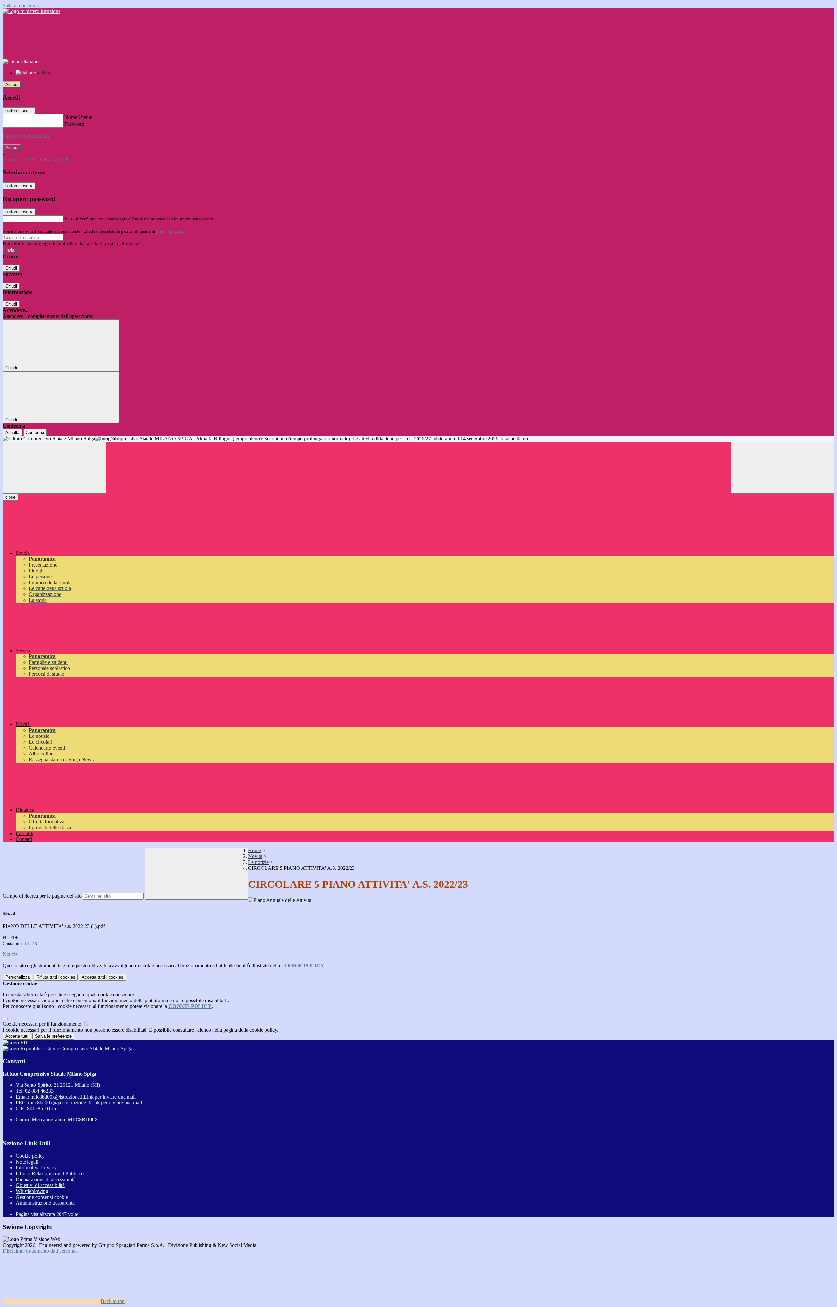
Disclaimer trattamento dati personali (40, 1251)
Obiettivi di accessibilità (40, 1185)
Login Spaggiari (170, 231)
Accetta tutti (102, 977)
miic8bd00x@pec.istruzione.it (85, 1102)
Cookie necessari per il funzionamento (43, 1024)
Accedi (11, 84)
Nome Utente (78, 117)
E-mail (71, 218)
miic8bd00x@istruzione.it (83, 1097)
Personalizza (17, 977)
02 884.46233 (39, 1091)
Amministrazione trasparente (45, 1203)
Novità (255, 856)
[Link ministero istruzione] (31, 11)
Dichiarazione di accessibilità (46, 1179)
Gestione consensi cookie (42, 1197)
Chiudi (11, 268)
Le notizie (258, 862)
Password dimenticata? (26, 136)
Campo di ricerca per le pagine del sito (42, 896)
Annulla (12, 432)
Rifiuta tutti (55, 977)
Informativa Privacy (36, 1167)
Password (74, 124)
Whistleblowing (32, 1191)
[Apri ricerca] (782, 468)
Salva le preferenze (53, 1036)
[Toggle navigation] (54, 468)
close (10, 497)
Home (254, 850)
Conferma (35, 432)
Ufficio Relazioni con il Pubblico (50, 1173)
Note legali (27, 1162)
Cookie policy (30, 1156)
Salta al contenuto (21, 5)
